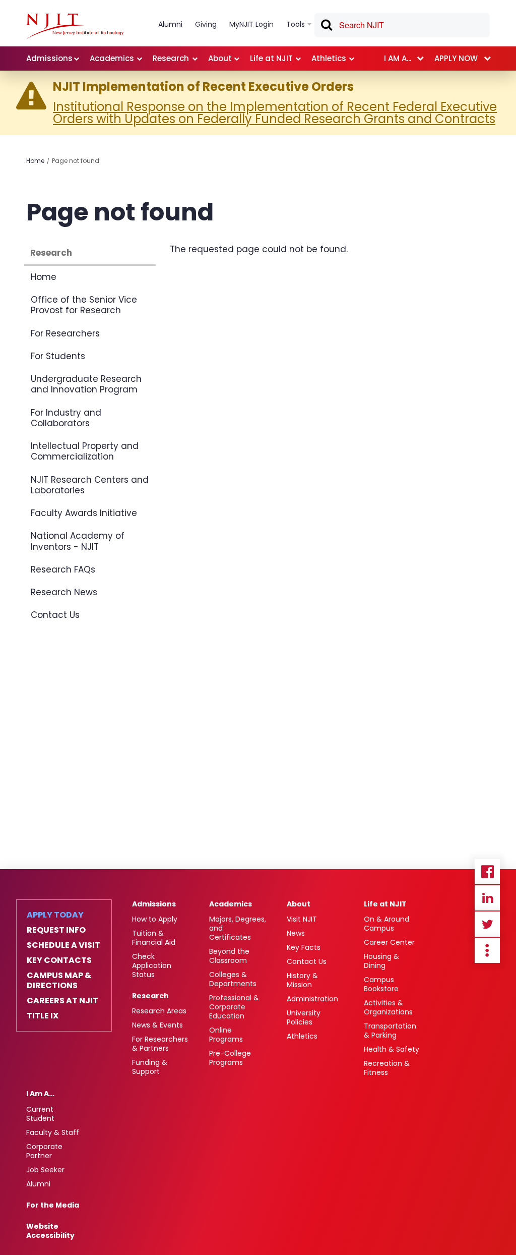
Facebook (487, 871)
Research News (64, 592)
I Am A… (40, 1093)
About (298, 903)
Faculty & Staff (52, 1132)
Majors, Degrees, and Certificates (237, 928)
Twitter (487, 924)
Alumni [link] (170, 24)
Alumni (38, 1183)
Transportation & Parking (390, 1030)
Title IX (42, 1016)
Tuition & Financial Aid (153, 938)
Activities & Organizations (388, 1007)
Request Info (56, 930)
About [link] (220, 58)
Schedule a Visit (63, 945)
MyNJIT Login (251, 24)
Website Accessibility (50, 1231)
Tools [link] (295, 24)
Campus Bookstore (381, 984)
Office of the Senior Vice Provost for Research (84, 305)
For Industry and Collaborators (66, 418)
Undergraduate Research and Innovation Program (86, 384)
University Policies (303, 1017)
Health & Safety (391, 1049)
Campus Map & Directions (59, 981)
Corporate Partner (44, 1151)
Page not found (75, 160)
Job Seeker (45, 1169)
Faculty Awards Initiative (84, 513)
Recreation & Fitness (387, 1068)
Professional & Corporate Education (234, 1006)
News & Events (157, 1025)
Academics (230, 903)
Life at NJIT (385, 903)
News (296, 933)
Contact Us (55, 615)
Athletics (302, 1036)
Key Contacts (59, 960)
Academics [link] (112, 58)
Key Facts (303, 947)
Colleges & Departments (232, 979)
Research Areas (159, 1010)
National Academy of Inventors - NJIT (77, 541)
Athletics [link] (328, 58)
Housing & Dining (381, 961)
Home (35, 160)
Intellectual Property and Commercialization (85, 451)
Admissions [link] (49, 58)
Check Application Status (151, 965)
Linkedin (487, 897)
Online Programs (226, 1034)
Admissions (154, 903)
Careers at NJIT (62, 1001)
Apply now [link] (456, 58)
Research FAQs (63, 569)
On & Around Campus (386, 924)
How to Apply (154, 919)
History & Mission (302, 980)
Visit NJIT (302, 919)
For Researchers (65, 333)
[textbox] (402, 25)
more (487, 950)
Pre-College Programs (230, 1058)
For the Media (52, 1205)
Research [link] (171, 58)
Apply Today (55, 915)
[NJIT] (74, 26)
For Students (58, 356)
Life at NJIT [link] (271, 58)
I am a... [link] (397, 58)
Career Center (389, 942)
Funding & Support (149, 1067)
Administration (312, 998)
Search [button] (326, 26)
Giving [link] (206, 24)
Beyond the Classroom (229, 956)
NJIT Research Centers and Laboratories (90, 485)
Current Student (40, 1114)
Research (51, 253)
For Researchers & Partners (160, 1044)
